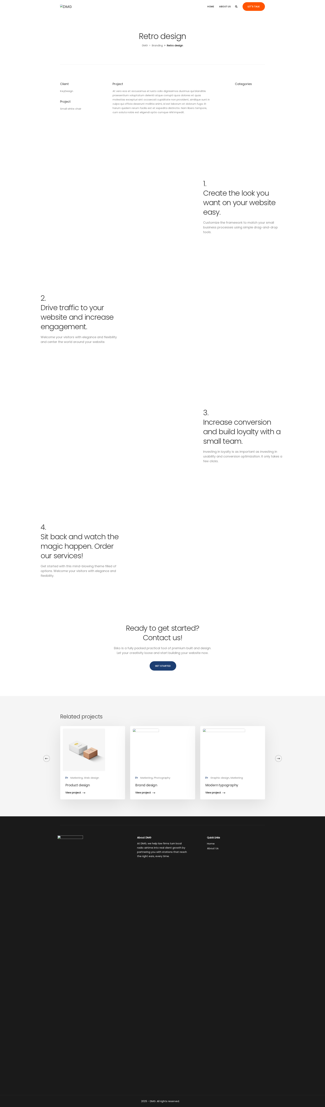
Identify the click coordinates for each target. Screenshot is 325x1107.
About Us (225, 6)
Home (210, 6)
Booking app (285, 785)
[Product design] (84, 750)
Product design (77, 785)
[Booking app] (286, 750)
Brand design (146, 785)
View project (73, 792)
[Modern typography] (224, 750)
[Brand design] (146, 750)
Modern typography (221, 785)
